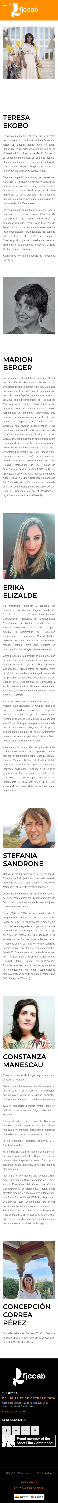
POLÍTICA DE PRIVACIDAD (29, 1488)
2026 (51, 1398)
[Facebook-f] (6, 1430)
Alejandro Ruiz (45, 1473)
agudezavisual (30, 1473)
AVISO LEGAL (29, 1482)
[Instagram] (25, 1430)
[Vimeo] (35, 1430)
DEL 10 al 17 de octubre (24, 1398)
